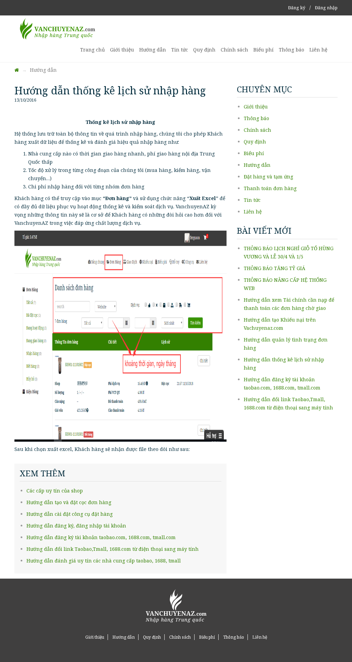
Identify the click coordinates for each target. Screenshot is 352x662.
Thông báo (291, 49)
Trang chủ (92, 49)
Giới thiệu (122, 49)
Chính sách (234, 49)
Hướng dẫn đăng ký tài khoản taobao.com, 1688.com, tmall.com (101, 537)
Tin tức (179, 49)
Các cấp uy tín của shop (54, 490)
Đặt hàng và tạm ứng (268, 176)
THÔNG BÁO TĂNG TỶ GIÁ (274, 268)
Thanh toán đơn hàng (270, 188)
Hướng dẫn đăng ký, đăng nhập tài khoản (76, 525)
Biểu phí (263, 49)
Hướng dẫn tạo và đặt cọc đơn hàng (68, 502)
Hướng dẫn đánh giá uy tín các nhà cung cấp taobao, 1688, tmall (103, 560)
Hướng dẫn (152, 49)
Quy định (204, 49)
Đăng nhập (326, 8)
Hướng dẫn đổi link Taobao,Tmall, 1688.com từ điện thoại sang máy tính (112, 549)
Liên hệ (318, 49)
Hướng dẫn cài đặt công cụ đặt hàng (69, 514)
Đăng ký (296, 8)
